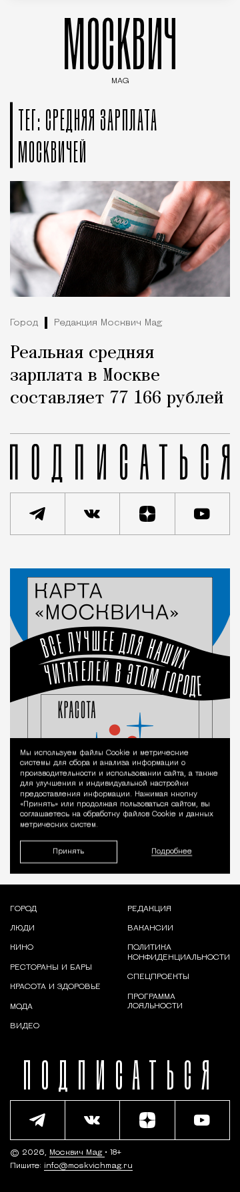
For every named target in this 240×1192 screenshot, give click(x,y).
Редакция (149, 909)
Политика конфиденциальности (178, 952)
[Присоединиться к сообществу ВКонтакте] (93, 514)
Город (24, 323)
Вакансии (150, 928)
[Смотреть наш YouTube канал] (203, 514)
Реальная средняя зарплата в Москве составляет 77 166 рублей (116, 376)
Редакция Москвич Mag (108, 323)
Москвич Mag (77, 1153)
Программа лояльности (155, 1001)
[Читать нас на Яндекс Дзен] (147, 514)
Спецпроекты (158, 977)
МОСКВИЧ (120, 47)
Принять (68, 851)
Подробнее (171, 851)
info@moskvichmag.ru (88, 1166)
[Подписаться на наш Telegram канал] (37, 514)
